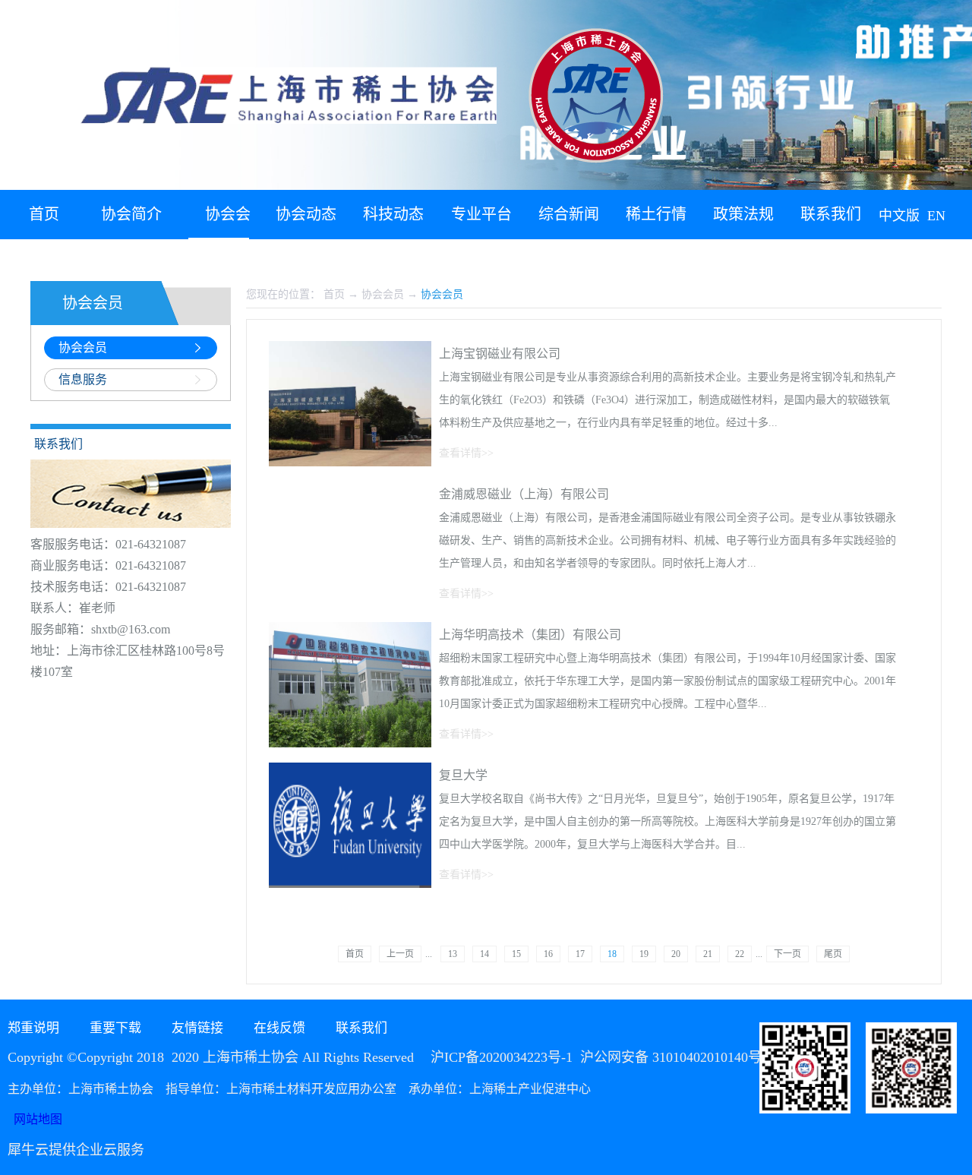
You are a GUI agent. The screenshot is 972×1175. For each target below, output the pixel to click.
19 (644, 954)
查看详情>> (466, 453)
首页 (44, 214)
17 (580, 954)
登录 (919, 258)
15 (516, 954)
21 (707, 954)
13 (452, 954)
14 (484, 954)
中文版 (899, 215)
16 (548, 954)
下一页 (787, 954)
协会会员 (382, 294)
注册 (954, 258)
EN (936, 215)
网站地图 (35, 1119)
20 (675, 954)
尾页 (833, 954)
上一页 (400, 954)
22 (739, 954)
